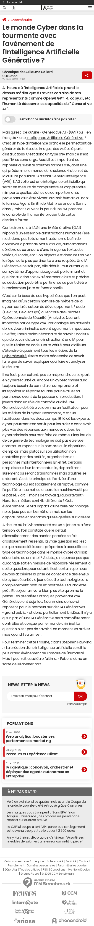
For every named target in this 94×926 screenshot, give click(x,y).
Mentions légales (79, 869)
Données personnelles (41, 865)
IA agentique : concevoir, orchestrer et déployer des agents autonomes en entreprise (39, 770)
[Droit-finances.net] (69, 902)
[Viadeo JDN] (69, 912)
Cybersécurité (21, 19)
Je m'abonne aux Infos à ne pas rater (47, 119)
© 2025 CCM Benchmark (58, 873)
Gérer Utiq (11, 869)
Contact (84, 861)
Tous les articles (29, 869)
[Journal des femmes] (24, 893)
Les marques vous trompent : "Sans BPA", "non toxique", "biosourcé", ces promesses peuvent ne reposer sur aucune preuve (43, 816)
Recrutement (16, 865)
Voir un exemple (77, 704)
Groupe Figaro (30, 873)
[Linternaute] (24, 902)
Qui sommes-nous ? (17, 861)
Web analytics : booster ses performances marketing (30, 736)
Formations (20, 723)
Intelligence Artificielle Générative (55, 137)
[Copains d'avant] (24, 911)
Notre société (55, 861)
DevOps (11, 312)
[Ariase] (24, 920)
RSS (45, 869)
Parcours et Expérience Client (31, 752)
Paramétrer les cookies (72, 865)
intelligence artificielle (47, 143)
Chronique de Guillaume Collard (27, 71)
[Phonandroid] (69, 920)
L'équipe (39, 861)
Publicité (71, 861)
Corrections (57, 869)
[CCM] (69, 893)
